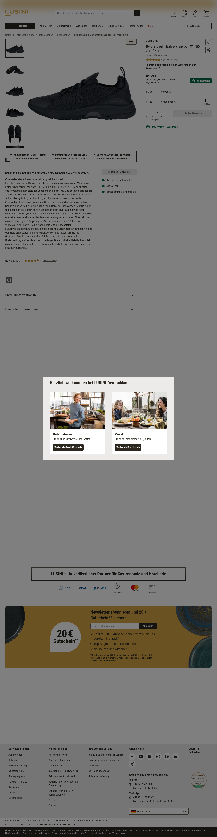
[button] (77, 423)
